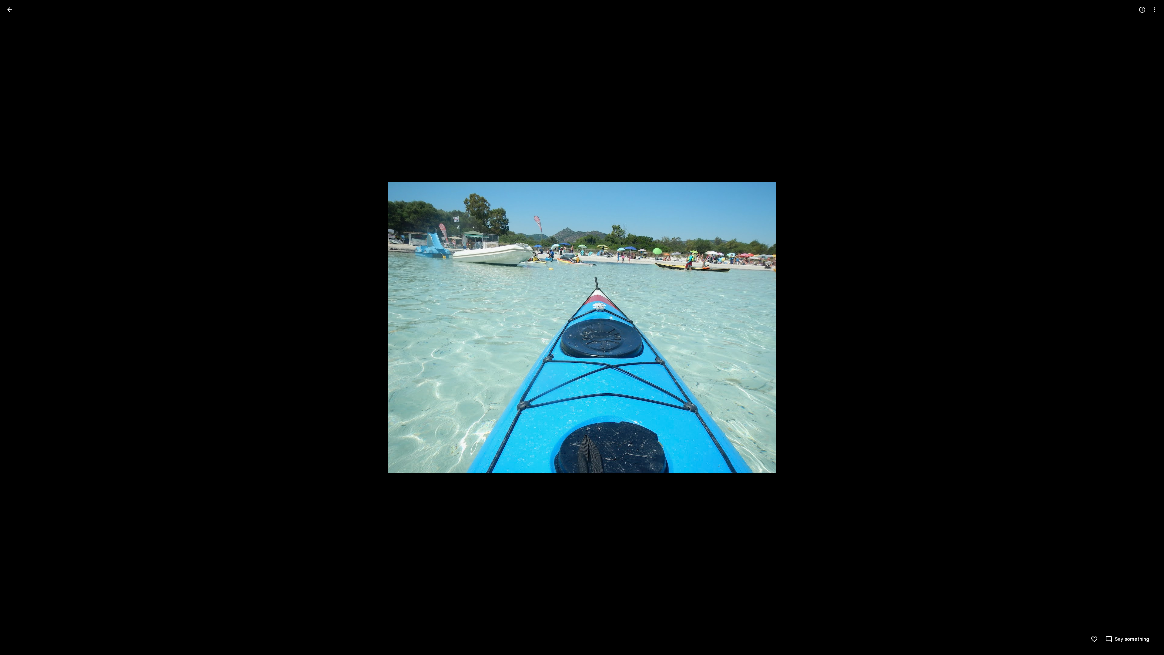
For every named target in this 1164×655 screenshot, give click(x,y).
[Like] (1094, 639)
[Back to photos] (9, 9)
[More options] (1154, 10)
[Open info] (1142, 10)
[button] (16, 327)
